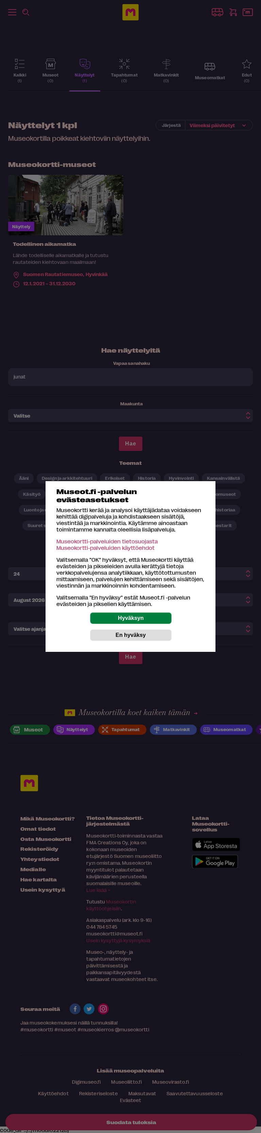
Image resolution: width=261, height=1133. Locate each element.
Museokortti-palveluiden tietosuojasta (107, 541)
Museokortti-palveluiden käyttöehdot (105, 547)
